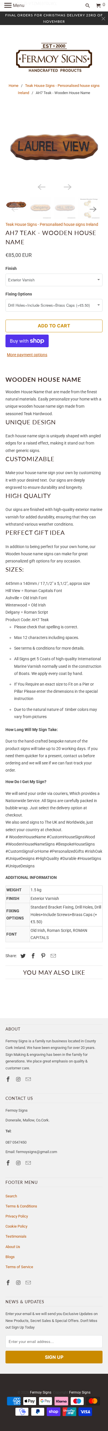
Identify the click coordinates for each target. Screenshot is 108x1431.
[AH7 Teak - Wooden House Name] (54, 147)
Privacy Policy (16, 1216)
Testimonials (15, 1236)
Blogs (10, 1257)
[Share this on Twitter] (22, 956)
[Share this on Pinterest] (42, 956)
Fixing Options (18, 294)
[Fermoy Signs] (54, 57)
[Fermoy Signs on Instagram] (19, 1079)
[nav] (14, 6)
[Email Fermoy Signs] (29, 1079)
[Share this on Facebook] (32, 956)
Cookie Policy (16, 1226)
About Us (12, 1247)
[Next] (67, 186)
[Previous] (41, 186)
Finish (11, 268)
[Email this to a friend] (52, 956)
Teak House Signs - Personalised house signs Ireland (51, 224)
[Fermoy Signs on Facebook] (8, 1079)
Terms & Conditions (21, 1206)
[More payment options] (27, 339)
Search (11, 1196)
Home (13, 85)
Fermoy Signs (40, 1392)
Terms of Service (19, 1267)
